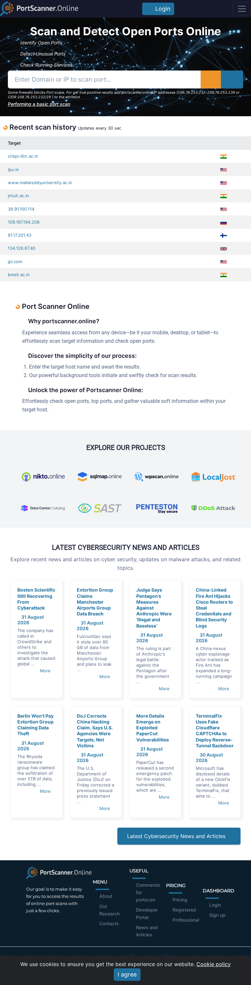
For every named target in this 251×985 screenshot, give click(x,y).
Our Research (109, 909)
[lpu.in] (238, 169)
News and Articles (147, 931)
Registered (184, 910)
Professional (186, 920)
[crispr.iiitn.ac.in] (238, 156)
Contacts (109, 923)
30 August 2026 (209, 757)
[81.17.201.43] (238, 235)
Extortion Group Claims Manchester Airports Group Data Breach (95, 601)
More (46, 670)
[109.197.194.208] (238, 222)
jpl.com (15, 261)
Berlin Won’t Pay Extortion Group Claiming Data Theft (35, 725)
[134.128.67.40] (238, 248)
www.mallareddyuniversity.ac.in (40, 182)
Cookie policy (213, 964)
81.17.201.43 (19, 235)
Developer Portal (147, 913)
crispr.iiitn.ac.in (23, 156)
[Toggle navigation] (242, 8)
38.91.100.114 (21, 209)
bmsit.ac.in (19, 274)
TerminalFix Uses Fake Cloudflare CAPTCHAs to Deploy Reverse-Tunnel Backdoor (215, 730)
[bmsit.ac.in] (238, 274)
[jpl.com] (238, 261)
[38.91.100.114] (238, 209)
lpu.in (13, 169)
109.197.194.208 (24, 222)
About (105, 896)
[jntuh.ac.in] (238, 195)
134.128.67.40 (21, 248)
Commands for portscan (148, 892)
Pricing (180, 899)
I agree (127, 974)
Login (161, 8)
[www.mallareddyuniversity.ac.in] (238, 182)
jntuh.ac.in (18, 195)
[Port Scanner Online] (39, 9)
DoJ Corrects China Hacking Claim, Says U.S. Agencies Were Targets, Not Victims (95, 730)
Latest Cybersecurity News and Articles (177, 836)
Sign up (217, 915)
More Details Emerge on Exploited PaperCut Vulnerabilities (152, 727)
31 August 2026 (149, 637)
